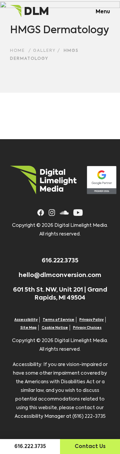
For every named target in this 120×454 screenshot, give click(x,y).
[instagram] (52, 211)
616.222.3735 (60, 261)
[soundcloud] (64, 211)
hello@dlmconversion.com (60, 275)
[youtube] (78, 211)
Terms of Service (58, 319)
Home (17, 51)
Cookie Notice (55, 327)
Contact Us (90, 446)
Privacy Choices (87, 327)
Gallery (44, 51)
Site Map (28, 327)
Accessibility (26, 319)
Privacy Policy (91, 319)
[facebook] (40, 211)
